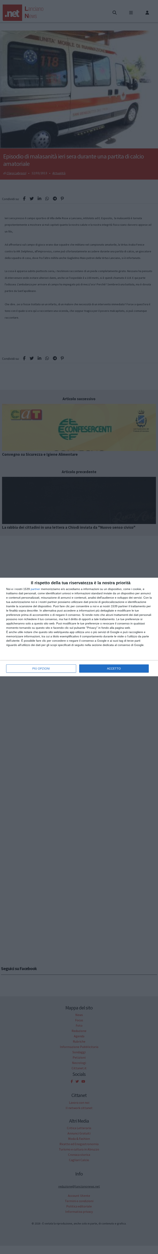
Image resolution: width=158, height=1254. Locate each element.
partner (35, 589)
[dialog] (79, 627)
